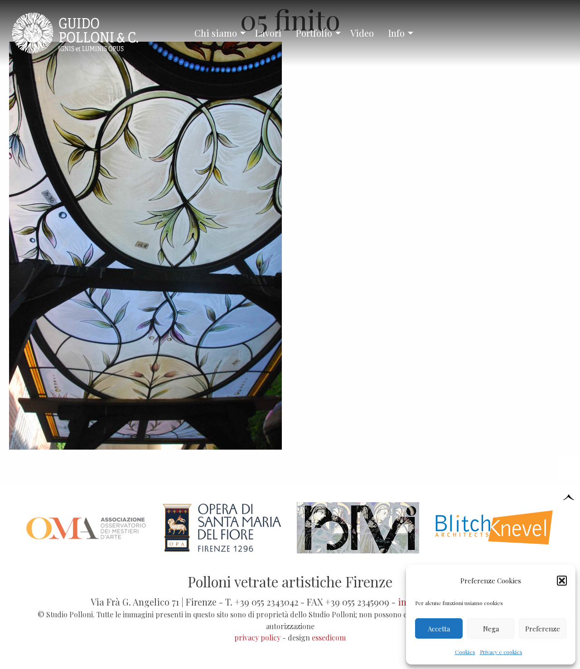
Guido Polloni (83, 33)
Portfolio (314, 33)
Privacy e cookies (501, 651)
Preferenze (542, 628)
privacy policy (257, 637)
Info (396, 33)
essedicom (329, 637)
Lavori (268, 33)
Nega (491, 628)
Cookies (465, 651)
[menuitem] (217, 33)
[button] (561, 580)
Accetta (439, 628)
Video (362, 33)
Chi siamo (215, 33)
